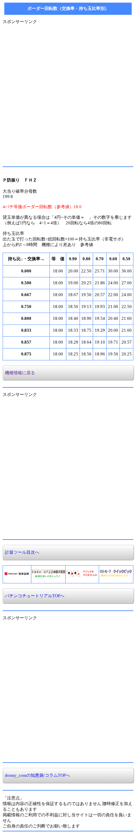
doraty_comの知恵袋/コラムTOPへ (36, 775)
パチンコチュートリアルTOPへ (33, 596)
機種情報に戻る (19, 373)
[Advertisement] (68, 92)
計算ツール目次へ (21, 552)
